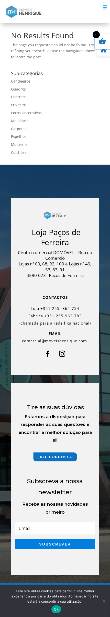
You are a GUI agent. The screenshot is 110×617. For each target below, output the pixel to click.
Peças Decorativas (26, 112)
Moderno (19, 144)
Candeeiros (20, 81)
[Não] (103, 600)
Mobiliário (19, 120)
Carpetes (18, 128)
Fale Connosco (55, 457)
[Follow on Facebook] (48, 354)
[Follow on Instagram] (62, 354)
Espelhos (18, 136)
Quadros (18, 89)
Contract (18, 96)
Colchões (18, 152)
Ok (56, 609)
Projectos (19, 104)
